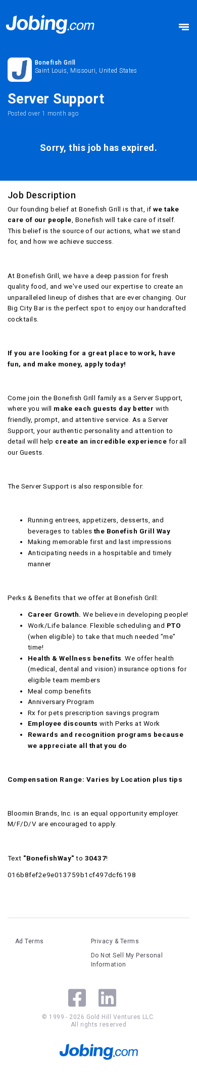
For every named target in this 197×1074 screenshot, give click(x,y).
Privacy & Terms (115, 941)
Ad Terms (29, 941)
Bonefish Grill (55, 62)
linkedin (107, 998)
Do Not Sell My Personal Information (127, 960)
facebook (77, 998)
